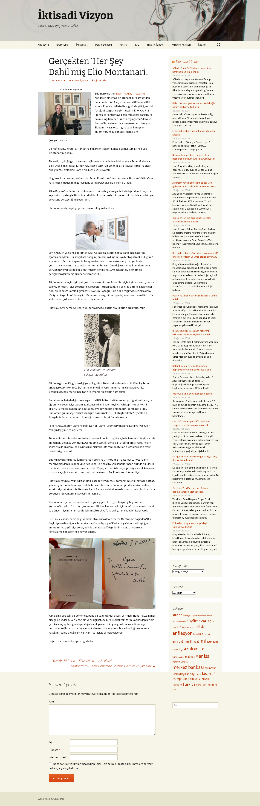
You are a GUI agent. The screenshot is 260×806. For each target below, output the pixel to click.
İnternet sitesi (57, 757)
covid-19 (176, 627)
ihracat (194, 641)
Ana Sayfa (43, 44)
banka (209, 615)
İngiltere (212, 684)
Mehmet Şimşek (179, 661)
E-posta (54, 750)
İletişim (202, 44)
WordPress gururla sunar (51, 798)
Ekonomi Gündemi (188, 61)
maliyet (190, 657)
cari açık (208, 621)
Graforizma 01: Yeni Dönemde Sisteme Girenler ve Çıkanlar (113, 666)
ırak (174, 689)
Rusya (182, 674)
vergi (199, 684)
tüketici (186, 679)
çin (204, 684)
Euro (195, 634)
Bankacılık (176, 621)
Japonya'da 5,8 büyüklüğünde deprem (192, 393)
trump (176, 679)
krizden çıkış (178, 656)
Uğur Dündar (100, 80)
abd (179, 615)
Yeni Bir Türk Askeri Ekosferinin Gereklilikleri (80, 660)
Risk (175, 674)
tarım (198, 674)
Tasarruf (208, 673)
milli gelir (210, 668)
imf (203, 640)
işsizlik (186, 648)
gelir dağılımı (181, 641)
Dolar (194, 627)
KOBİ (197, 649)
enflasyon (182, 633)
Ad (51, 742)
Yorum (53, 701)
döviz (200, 626)
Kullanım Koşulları (181, 44)
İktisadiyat (82, 44)
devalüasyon (187, 627)
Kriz (137, 44)
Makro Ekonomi (103, 44)
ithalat (175, 649)
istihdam (212, 641)
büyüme (193, 620)
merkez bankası (188, 667)
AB (174, 615)
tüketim (177, 684)
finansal (206, 634)
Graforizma (62, 44)
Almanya (186, 615)
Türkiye (189, 684)
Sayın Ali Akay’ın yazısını (130, 93)
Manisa (202, 656)
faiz (200, 634)
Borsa (183, 621)
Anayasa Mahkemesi (198, 615)
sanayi (190, 674)
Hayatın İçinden (155, 44)
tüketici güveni (201, 679)
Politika (123, 44)
